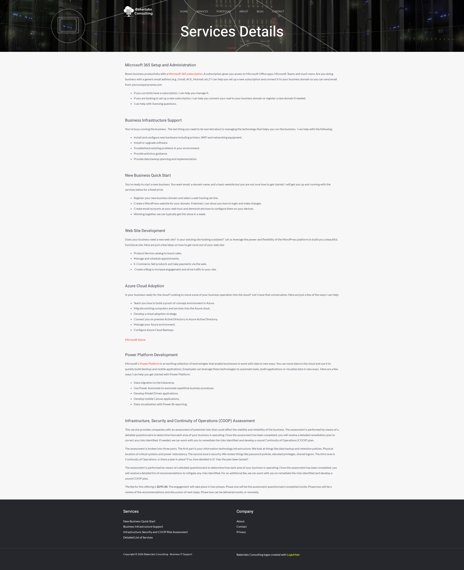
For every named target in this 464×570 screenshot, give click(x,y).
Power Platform (150, 363)
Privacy (241, 532)
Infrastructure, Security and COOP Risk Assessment (155, 532)
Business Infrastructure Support (143, 526)
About (243, 11)
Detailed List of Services (138, 537)
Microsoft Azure (135, 339)
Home (184, 11)
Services (202, 11)
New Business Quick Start (139, 521)
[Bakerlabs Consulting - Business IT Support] (138, 11)
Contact (278, 11)
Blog (260, 11)
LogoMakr (294, 554)
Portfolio (224, 11)
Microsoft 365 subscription (185, 73)
